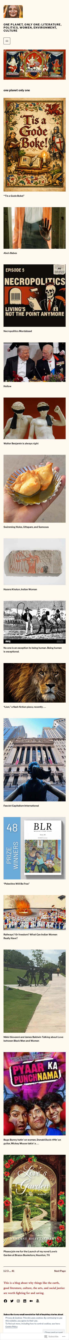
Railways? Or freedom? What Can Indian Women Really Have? (30, 936)
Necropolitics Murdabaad (18, 331)
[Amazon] (37, 1301)
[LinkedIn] (25, 1301)
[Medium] (31, 1301)
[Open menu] (7, 41)
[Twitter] (12, 1301)
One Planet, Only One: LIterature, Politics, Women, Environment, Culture (33, 27)
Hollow (7, 386)
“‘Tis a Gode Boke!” (14, 195)
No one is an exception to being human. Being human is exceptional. (33, 649)
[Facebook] (5, 1301)
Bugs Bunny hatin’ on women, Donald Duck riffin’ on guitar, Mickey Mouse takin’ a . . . (32, 1141)
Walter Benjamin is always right (21, 443)
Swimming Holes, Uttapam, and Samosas (26, 527)
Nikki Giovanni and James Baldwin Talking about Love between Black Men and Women (33, 1039)
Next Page (60, 1271)
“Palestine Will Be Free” (17, 883)
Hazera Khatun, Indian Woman (20, 589)
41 (13, 1271)
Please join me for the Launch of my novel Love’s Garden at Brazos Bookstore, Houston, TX (30, 1253)
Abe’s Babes (10, 253)
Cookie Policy (11, 1326)
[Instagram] (18, 1301)
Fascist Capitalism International (21, 805)
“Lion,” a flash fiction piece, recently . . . (25, 706)
